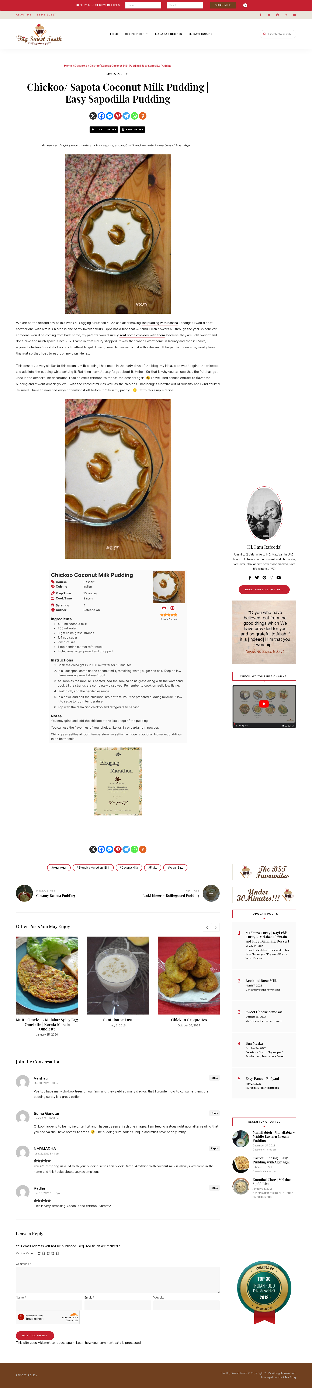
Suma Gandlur (46, 1113)
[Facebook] (101, 116)
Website (158, 1298)
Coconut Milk (130, 868)
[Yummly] (142, 116)
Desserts (80, 66)
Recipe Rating (25, 1253)
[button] (172, 608)
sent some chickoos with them (142, 335)
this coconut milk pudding (79, 365)
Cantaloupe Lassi (118, 1019)
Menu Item (260, 15)
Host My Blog (286, 1377)
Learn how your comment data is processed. (108, 1342)
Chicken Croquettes (189, 1019)
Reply (214, 1078)
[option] (47, 987)
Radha (39, 1188)
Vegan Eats (176, 868)
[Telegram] (126, 116)
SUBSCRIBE (223, 5)
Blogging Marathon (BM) (94, 868)
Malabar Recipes (168, 34)
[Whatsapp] (134, 116)
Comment (23, 1264)
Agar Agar (59, 868)
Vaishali (41, 1078)
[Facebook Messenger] (109, 116)
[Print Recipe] (164, 608)
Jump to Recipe (105, 129)
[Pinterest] (118, 116)
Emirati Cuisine (200, 34)
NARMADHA (45, 1148)
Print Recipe (134, 129)
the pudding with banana (160, 323)
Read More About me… (264, 589)
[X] (93, 116)
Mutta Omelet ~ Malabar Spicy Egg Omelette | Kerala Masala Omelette (47, 1024)
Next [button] (215, 927)
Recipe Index (135, 34)
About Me (23, 14)
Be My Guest (46, 14)
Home (114, 34)
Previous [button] (207, 927)
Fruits (153, 868)
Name (21, 1298)
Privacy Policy (26, 1375)
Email (89, 1298)
